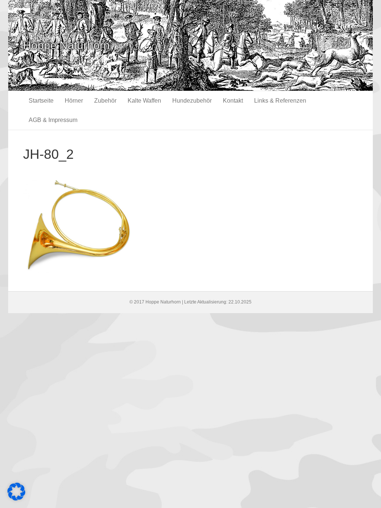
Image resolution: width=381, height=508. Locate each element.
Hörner (74, 100)
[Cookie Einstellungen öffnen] (16, 499)
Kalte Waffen (144, 100)
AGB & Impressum (53, 120)
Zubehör (105, 100)
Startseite (41, 100)
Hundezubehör (192, 100)
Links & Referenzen (280, 100)
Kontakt (233, 100)
